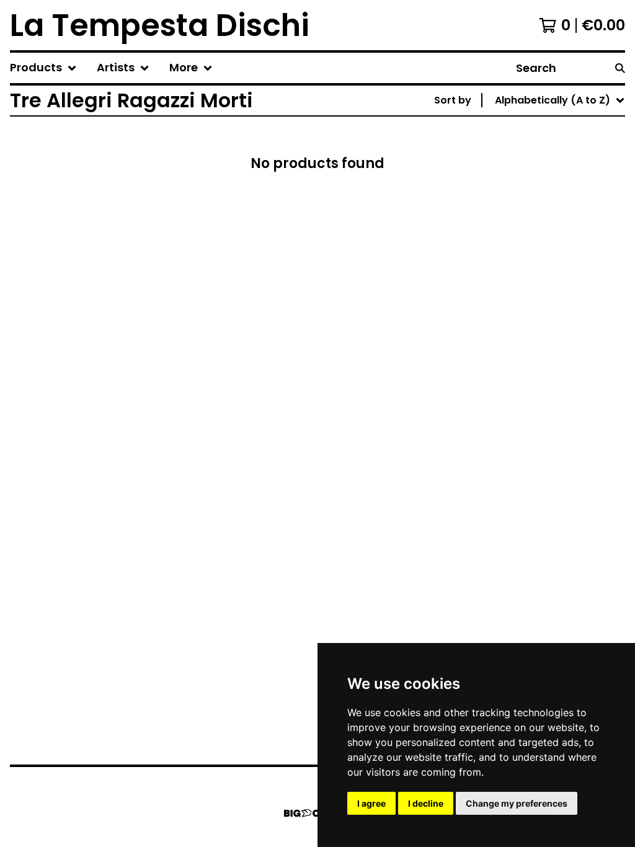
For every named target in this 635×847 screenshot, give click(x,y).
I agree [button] (371, 803)
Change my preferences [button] (516, 803)
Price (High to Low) (546, 291)
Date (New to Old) (543, 231)
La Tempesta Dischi (159, 25)
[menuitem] (43, 68)
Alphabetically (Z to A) (555, 212)
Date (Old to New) (543, 251)
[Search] (620, 68)
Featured (520, 132)
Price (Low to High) (546, 271)
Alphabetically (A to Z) (555, 192)
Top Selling (525, 172)
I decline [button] (425, 803)
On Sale (516, 152)
